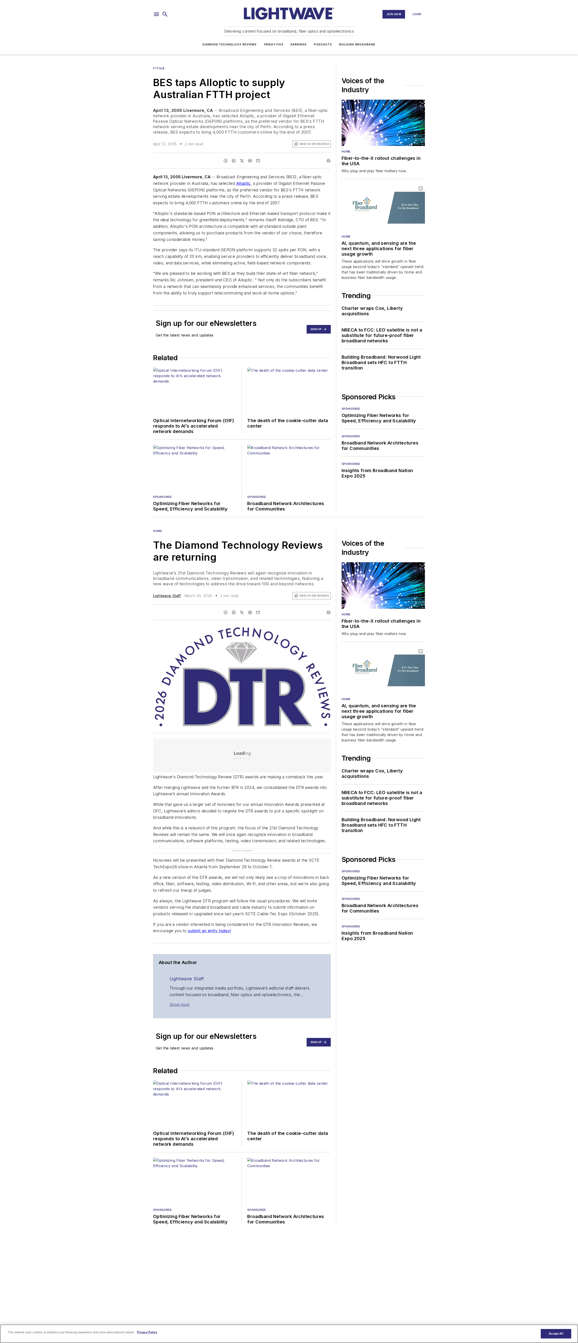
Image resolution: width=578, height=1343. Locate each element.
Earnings (299, 44)
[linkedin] (233, 160)
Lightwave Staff (167, 595)
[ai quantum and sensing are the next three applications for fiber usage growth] (383, 207)
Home (346, 151)
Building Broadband (357, 44)
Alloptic (243, 183)
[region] (289, 1333)
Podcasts (323, 44)
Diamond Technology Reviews (229, 44)
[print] (328, 160)
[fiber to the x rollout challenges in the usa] (383, 123)
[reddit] (250, 160)
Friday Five (273, 44)
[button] (156, 14)
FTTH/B (159, 68)
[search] (165, 14)
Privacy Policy (147, 1332)
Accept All (556, 1333)
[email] (258, 160)
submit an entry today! (209, 930)
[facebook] (225, 160)
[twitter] (242, 160)
